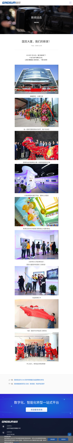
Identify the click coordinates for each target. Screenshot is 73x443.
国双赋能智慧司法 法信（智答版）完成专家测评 (29, 384)
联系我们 (69, 435)
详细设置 (52, 439)
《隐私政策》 (16, 442)
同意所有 (63, 439)
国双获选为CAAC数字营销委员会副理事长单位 (29, 380)
